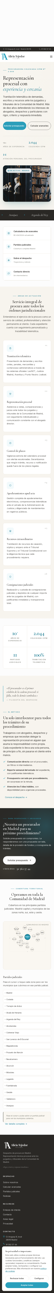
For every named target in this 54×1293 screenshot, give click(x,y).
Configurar (39, 1278)
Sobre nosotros (10, 1182)
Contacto (7, 1214)
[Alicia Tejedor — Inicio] (13, 56)
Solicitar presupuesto (14, 125)
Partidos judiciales (11, 1191)
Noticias (7, 1196)
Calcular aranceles (39, 125)
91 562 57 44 (46, 49)
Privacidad (8, 1223)
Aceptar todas (27, 1285)
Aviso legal (8, 1219)
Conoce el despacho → (16, 797)
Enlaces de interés (11, 1210)
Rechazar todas (17, 1278)
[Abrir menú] (51, 56)
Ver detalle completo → (16, 1124)
